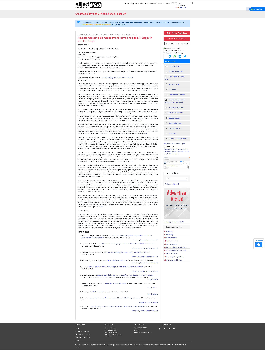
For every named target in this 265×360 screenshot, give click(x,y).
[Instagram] (174, 328)
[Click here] (177, 163)
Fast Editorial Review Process (175, 78)
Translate (182, 7)
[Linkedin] (169, 328)
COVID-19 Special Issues (178, 139)
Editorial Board (175, 66)
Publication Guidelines (82, 337)
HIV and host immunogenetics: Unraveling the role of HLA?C (125, 252)
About (142, 4)
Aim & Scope (174, 84)
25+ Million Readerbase (177, 33)
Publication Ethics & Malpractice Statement (174, 101)
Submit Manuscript (176, 107)
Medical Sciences (172, 254)
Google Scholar (145, 240)
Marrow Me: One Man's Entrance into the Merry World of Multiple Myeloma (114, 298)
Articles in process (176, 113)
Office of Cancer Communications (114, 283)
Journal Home (170, 61)
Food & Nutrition (172, 241)
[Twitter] (164, 328)
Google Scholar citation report (174, 143)
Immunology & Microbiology (176, 250)
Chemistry (169, 231)
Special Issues (174, 118)
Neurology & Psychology (174, 257)
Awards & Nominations (177, 38)
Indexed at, (143, 302)
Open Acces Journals (82, 331)
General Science (171, 244)
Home (127, 4)
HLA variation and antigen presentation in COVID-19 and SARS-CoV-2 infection (128, 244)
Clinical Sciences (171, 238)
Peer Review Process (177, 95)
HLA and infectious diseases (117, 260)
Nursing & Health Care (174, 260)
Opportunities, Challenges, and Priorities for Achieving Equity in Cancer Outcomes (125, 275)
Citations (172, 89)
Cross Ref (154, 240)
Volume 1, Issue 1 (172, 184)
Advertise (172, 134)
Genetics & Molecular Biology (176, 247)
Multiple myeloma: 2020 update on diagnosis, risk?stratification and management (119, 306)
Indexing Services (175, 128)
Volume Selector (175, 123)
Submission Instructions (83, 334)
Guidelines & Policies (155, 4)
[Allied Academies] (88, 5)
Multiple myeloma (99, 292)
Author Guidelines (176, 71)
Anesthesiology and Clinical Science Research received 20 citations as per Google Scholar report (176, 151)
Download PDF (182, 44)
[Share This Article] (168, 56)
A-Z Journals (134, 4)
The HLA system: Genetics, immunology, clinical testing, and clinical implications (115, 267)
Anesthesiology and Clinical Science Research (118, 78)
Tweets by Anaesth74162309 (174, 222)
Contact (167, 4)
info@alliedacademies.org (142, 332)
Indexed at (135, 240)
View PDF (170, 44)
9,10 (102, 207)
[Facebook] (159, 328)
